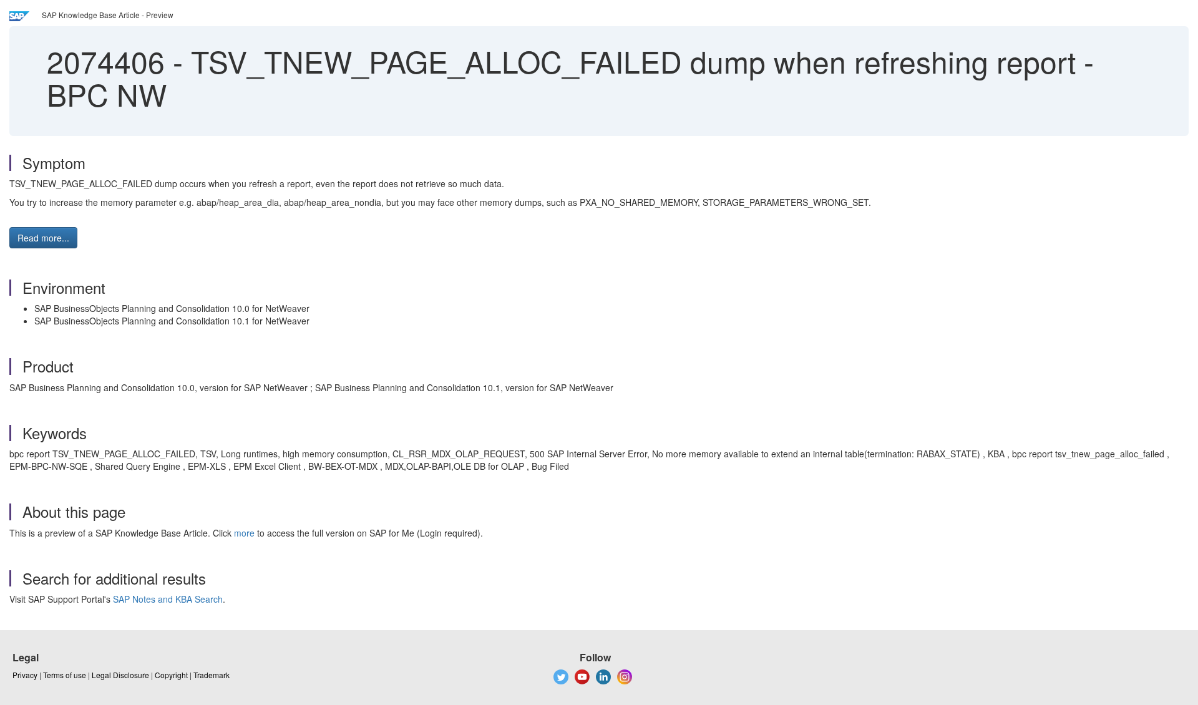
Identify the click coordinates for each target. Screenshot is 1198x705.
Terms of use (64, 674)
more (244, 533)
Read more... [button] (43, 237)
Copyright (171, 674)
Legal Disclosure (120, 674)
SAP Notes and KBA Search (168, 599)
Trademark (211, 674)
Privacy (24, 674)
